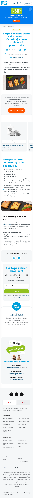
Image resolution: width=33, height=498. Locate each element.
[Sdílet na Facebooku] (25, 50)
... (5, 26)
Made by (26, 493)
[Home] (3, 26)
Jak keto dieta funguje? (6, 430)
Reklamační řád (22, 443)
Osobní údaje (22, 440)
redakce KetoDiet (18, 57)
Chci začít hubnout (8, 418)
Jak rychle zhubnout (23, 421)
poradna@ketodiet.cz (16, 374)
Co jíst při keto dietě (8, 421)
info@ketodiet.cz (16, 379)
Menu (28, 3)
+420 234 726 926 (12, 368)
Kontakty (5, 457)
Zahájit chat (16, 348)
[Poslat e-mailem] (20, 50)
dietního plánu (7, 224)
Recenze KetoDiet (8, 427)
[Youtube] (22, 394)
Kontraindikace (22, 427)
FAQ (19, 446)
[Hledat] (14, 3)
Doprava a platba (7, 440)
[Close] (30, 9)
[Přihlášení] (17, 3)
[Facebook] (11, 394)
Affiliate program (23, 461)
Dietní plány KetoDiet (24, 418)
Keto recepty (22, 424)
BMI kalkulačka (6, 424)
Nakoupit (16, 21)
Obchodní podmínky (8, 448)
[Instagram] (16, 394)
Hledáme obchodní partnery (23, 457)
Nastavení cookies (8, 494)
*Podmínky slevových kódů (8, 444)
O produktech (11, 26)
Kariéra (4, 459)
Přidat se (16, 291)
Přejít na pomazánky (16, 110)
